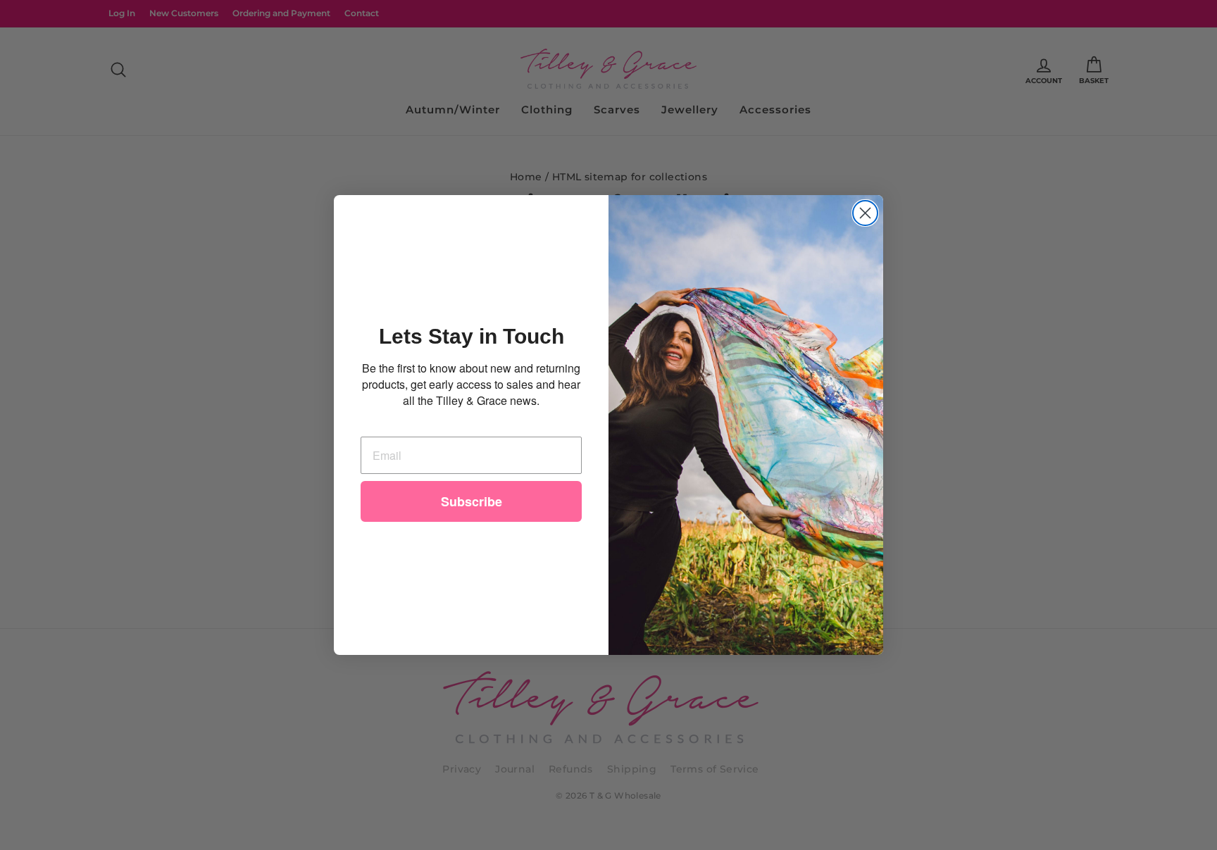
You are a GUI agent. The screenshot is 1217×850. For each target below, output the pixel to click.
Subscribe (471, 501)
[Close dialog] (865, 213)
